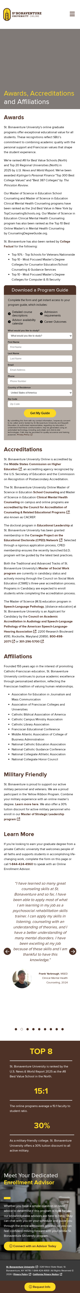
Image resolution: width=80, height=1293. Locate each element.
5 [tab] (40, 1030)
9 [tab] (63, 1030)
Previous (7, 951)
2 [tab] (22, 1030)
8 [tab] (57, 1030)
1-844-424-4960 (21, 864)
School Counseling (46, 492)
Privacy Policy (20, 1274)
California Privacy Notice (46, 1274)
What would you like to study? (23, 330)
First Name (13, 342)
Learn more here (26, 804)
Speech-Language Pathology (24, 607)
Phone (11, 376)
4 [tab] (34, 1030)
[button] (33, 1246)
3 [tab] (28, 1030)
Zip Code (12, 399)
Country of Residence (19, 387)
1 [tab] (17, 1030)
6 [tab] (46, 1030)
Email (11, 365)
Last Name (13, 353)
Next (72, 951)
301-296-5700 (29, 641)
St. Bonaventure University (20, 1266)
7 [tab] (52, 1030)
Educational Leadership (53, 525)
